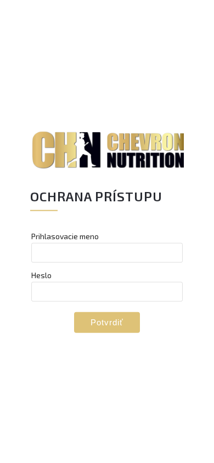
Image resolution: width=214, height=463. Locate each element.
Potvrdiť (107, 321)
